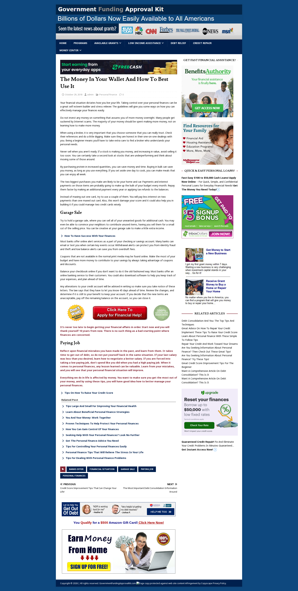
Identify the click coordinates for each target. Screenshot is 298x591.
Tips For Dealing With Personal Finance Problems (96, 458)
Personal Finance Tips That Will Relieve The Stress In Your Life (104, 452)
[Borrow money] (210, 433)
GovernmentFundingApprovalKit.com (117, 583)
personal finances (74, 475)
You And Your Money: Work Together (88, 417)
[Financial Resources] (207, 162)
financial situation (102, 469)
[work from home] (119, 571)
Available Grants (106, 43)
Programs (80, 43)
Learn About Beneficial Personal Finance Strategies (98, 412)
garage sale (128, 469)
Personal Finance (108, 94)
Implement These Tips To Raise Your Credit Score (209, 332)
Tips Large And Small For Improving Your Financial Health (101, 406)
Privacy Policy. (219, 583)
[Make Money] (207, 236)
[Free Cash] (118, 72)
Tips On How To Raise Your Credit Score (88, 392)
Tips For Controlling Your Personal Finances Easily (96, 446)
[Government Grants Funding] (149, 37)
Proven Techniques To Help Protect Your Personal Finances (102, 423)
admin (90, 94)
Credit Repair (202, 43)
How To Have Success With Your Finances (89, 235)
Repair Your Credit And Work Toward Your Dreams (210, 343)
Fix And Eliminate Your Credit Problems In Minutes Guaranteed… (208, 445)
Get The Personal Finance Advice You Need (92, 440)
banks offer (76, 469)
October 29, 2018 (73, 94)
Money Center (68, 50)
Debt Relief (178, 43)
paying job (147, 469)
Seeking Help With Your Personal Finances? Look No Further (103, 435)
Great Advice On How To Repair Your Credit (206, 328)
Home (63, 43)
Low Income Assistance (144, 43)
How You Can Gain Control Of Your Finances (92, 429)
